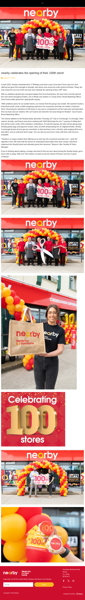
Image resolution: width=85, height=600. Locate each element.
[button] (42, 3)
